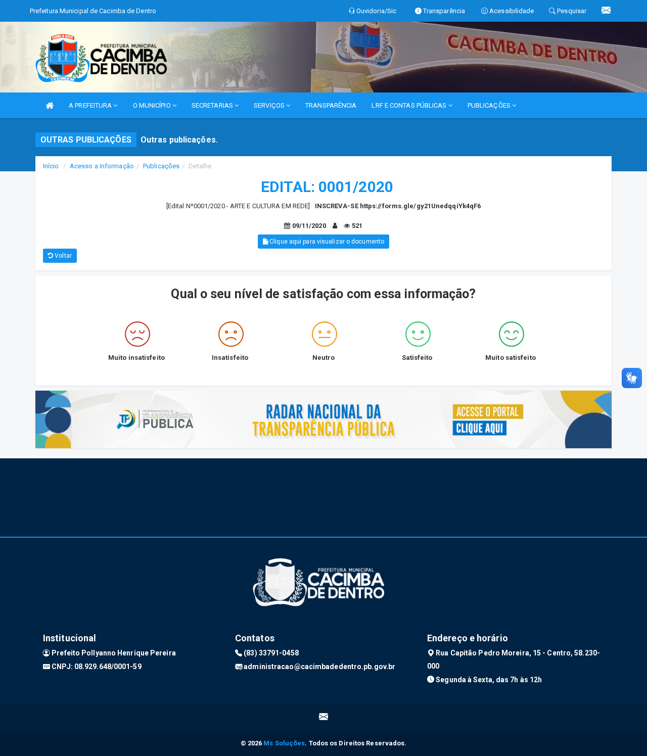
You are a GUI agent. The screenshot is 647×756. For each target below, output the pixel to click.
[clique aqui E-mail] (324, 717)
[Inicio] (49, 105)
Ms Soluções (284, 743)
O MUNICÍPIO (152, 105)
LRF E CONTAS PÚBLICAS (410, 105)
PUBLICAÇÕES (490, 105)
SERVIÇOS (270, 105)
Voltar (62, 255)
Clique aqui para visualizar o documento (326, 241)
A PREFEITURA (91, 105)
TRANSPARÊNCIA (330, 105)
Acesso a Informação (102, 166)
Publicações (161, 166)
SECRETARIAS (213, 105)
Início (51, 166)
